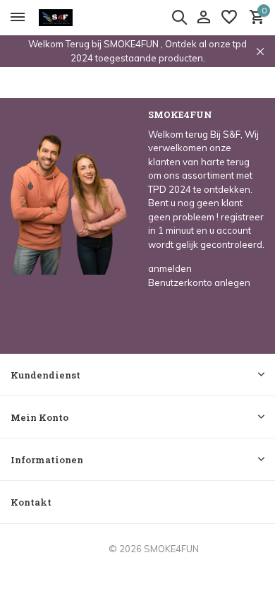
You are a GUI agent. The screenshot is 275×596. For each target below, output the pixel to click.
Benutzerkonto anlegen (199, 282)
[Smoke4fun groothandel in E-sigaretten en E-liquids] (75, 17)
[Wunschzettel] (229, 17)
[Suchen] (179, 17)
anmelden (170, 268)
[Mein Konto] (203, 17)
